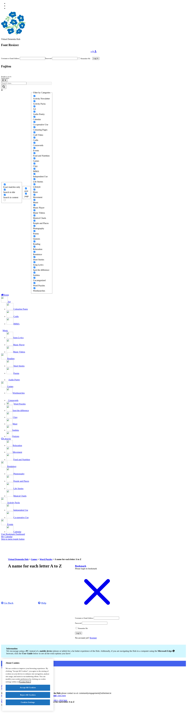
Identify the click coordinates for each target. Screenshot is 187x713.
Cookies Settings (28, 702)
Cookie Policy (25, 682)
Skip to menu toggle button (13, 539)
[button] (80, 566)
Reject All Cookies (28, 695)
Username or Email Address (10, 58)
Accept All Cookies (28, 687)
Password (48, 58)
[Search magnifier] (3, 87)
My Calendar (6, 536)
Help (43, 603)
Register (93, 638)
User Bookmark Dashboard (13, 534)
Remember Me (85, 59)
